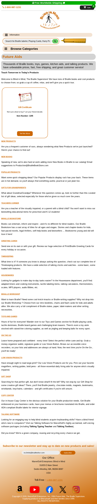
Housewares (7, 275)
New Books (6, 157)
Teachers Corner (10, 203)
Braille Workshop (10, 294)
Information (15, 35)
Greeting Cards (9, 241)
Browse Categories (24, 48)
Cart (90, 6)
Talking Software (10, 414)
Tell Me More (25, 133)
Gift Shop (6, 376)
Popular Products (10, 172)
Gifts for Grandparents (13, 188)
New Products (8, 141)
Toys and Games (9, 316)
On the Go (6, 335)
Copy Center (7, 395)
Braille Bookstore (11, 219)
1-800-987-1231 (12, 7)
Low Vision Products (11, 358)
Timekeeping (7, 256)
